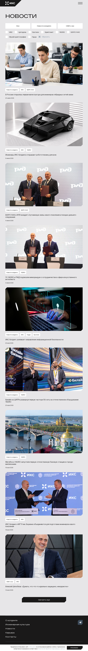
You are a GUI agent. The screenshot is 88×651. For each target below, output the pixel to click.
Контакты (10, 637)
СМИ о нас (70, 26)
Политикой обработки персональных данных (51, 648)
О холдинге (11, 620)
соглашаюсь (32, 647)
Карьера (9, 633)
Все (17, 26)
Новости (10, 629)
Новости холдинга (44, 26)
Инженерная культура (17, 624)
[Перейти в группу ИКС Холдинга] (80, 622)
